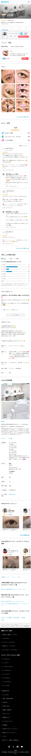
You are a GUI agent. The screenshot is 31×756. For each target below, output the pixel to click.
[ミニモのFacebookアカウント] (17, 747)
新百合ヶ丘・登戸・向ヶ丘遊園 (8, 626)
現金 (10, 463)
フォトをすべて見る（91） (23, 117)
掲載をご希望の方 (7, 710)
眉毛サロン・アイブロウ (9, 646)
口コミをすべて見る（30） (23, 248)
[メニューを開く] (29, 2)
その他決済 (11, 471)
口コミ (26, 28)
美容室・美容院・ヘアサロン (10, 634)
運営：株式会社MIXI (8, 698)
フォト (11, 28)
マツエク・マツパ (9, 624)
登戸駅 (17, 626)
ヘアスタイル (6, 659)
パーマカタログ (7, 670)
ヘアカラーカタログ (8, 666)
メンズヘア (5, 662)
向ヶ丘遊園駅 (9, 617)
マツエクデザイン (7, 681)
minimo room (6, 706)
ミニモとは (5, 694)
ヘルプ (4, 736)
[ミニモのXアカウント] (13, 747)
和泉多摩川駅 (16, 617)
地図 (26, 424)
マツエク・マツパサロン (9, 642)
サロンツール (6, 713)
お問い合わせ (12, 494)
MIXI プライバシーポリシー (10, 732)
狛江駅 (2, 620)
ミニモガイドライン (8, 721)
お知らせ (5, 702)
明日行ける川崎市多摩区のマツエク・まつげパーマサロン (13, 589)
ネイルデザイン (7, 678)
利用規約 (5, 725)
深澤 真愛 (3, 577)
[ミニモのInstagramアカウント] (9, 747)
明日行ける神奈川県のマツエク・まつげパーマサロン (12, 601)
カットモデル (6, 685)
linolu (22, 626)
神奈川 (16, 624)
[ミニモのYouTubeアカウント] (22, 747)
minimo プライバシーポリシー (10, 729)
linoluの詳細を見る (25, 535)
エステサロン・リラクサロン (10, 649)
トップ (2, 624)
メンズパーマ (6, 674)
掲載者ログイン (7, 717)
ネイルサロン (6, 638)
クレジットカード (13, 467)
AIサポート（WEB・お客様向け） (11, 740)
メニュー (19, 28)
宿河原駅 (23, 617)
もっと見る (15, 315)
